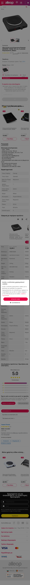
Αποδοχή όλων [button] (15, 299)
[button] (15, 302)
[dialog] (15, 292)
